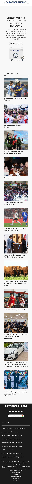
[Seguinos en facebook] (22, 411)
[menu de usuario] (28, 3)
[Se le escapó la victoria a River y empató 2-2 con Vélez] (16, 217)
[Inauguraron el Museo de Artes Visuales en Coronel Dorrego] (16, 243)
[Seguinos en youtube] (13, 411)
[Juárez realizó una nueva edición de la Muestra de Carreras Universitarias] (16, 323)
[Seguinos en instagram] (19, 411)
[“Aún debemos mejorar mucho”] (16, 298)
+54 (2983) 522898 (16, 464)
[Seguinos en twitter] (16, 411)
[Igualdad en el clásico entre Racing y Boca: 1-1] (16, 87)
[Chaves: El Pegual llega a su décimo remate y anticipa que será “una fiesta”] (16, 270)
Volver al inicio (16, 43)
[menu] (4, 2)
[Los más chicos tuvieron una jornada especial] (16, 191)
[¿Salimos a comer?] (16, 166)
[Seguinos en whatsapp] (10, 411)
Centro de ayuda (16, 472)
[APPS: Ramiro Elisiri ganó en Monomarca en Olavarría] (16, 140)
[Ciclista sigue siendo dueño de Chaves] (16, 113)
